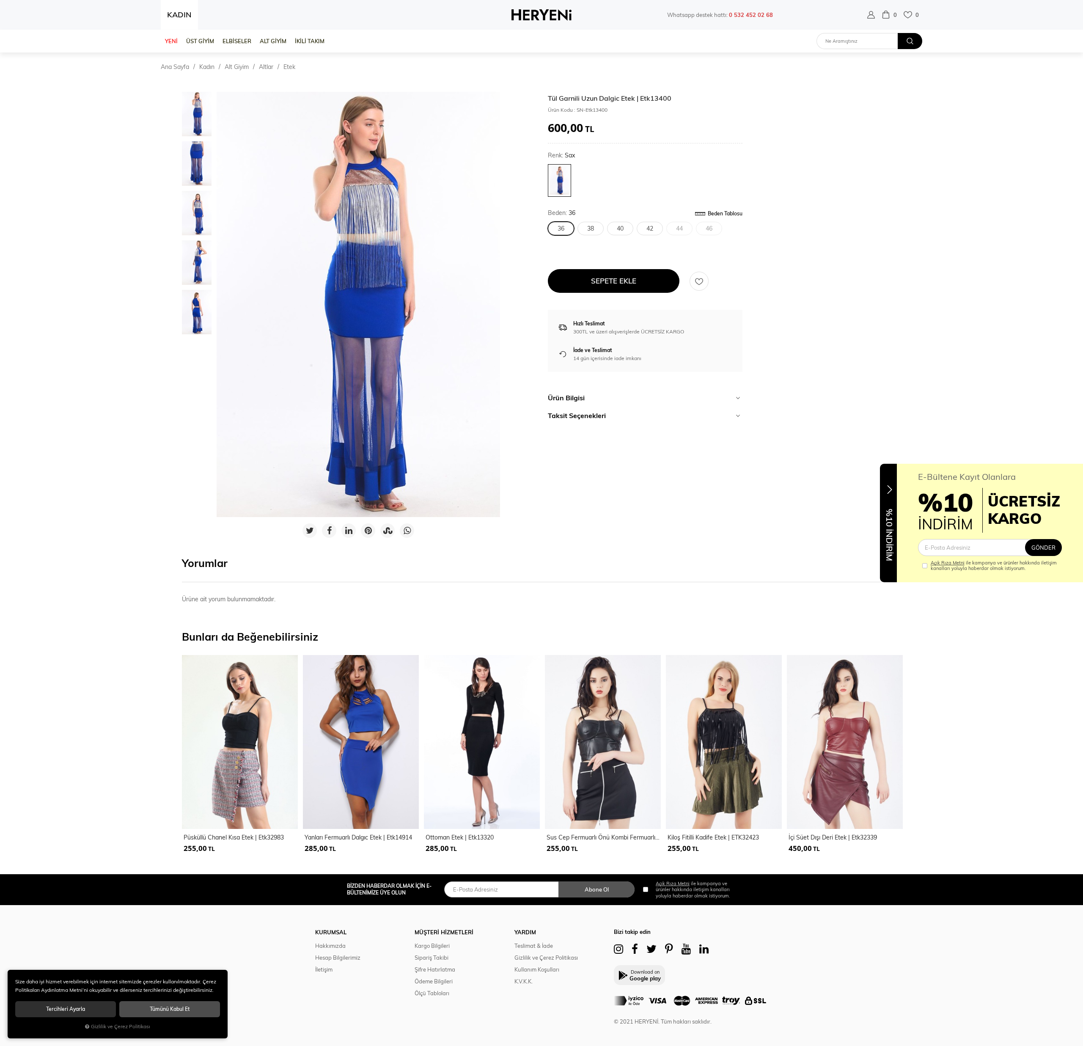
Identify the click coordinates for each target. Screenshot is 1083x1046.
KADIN (179, 14)
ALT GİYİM (273, 41)
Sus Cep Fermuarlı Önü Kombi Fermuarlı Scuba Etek (604, 837)
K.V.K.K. (523, 981)
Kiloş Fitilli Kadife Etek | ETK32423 (713, 837)
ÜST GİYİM (200, 41)
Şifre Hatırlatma (435, 969)
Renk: (561, 155)
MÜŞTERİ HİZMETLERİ (444, 932)
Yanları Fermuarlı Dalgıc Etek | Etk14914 (358, 837)
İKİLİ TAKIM (309, 41)
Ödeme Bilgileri (434, 981)
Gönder (1043, 547)
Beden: (561, 213)
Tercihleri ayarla (65, 1009)
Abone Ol (597, 889)
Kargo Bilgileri (432, 945)
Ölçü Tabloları (432, 993)
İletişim (324, 969)
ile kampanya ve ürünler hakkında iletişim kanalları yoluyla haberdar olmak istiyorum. (994, 565)
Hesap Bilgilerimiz (337, 957)
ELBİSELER (237, 41)
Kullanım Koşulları (536, 969)
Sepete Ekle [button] (613, 280)
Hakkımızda (330, 945)
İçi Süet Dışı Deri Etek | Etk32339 (833, 837)
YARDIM (525, 932)
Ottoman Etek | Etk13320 (460, 837)
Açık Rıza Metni (948, 563)
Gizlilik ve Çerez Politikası (546, 957)
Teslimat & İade (533, 945)
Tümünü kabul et (170, 1009)
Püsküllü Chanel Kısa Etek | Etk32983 (234, 837)
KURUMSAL (330, 932)
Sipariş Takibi (431, 957)
